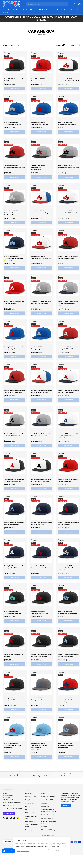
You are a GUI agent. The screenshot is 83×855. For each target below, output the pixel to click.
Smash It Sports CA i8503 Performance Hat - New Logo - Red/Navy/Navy (66, 700)
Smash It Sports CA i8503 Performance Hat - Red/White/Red (41, 257)
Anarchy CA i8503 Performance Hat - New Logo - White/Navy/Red (68, 391)
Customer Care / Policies (48, 796)
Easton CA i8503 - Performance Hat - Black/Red (14, 79)
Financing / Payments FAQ (48, 814)
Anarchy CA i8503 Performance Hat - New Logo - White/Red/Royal (41, 391)
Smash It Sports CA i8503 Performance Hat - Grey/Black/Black (68, 166)
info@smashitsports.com (13, 802)
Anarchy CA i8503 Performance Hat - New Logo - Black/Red (14, 699)
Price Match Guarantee (47, 818)
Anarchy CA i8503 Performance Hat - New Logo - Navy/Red (68, 523)
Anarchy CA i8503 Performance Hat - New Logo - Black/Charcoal (41, 655)
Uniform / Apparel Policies (48, 799)
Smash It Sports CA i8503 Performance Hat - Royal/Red (39, 123)
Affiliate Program (30, 803)
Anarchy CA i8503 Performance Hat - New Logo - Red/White (14, 302)
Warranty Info (44, 803)
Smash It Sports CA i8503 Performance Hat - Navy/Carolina (13, 257)
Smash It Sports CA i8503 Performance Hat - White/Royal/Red (41, 212)
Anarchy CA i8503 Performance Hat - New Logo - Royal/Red (14, 348)
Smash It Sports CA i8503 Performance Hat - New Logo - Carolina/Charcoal (39, 745)
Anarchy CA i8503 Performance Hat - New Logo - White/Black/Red (14, 480)
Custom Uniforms (45, 806)
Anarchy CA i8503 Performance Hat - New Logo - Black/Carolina (68, 655)
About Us (27, 806)
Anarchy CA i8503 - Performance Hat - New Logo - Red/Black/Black (14, 391)
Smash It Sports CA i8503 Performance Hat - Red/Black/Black (14, 166)
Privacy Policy (62, 846)
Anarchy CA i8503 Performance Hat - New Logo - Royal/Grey (41, 348)
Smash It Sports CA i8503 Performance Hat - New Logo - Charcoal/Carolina (66, 745)
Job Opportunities (30, 821)
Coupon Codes (29, 793)
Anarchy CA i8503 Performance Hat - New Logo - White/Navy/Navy (68, 434)
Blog (26, 809)
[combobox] (47, 4)
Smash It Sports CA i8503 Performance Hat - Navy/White (66, 567)
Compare (58, 45)
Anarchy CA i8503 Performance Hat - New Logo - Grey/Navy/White (68, 302)
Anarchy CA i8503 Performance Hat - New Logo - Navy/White (14, 567)
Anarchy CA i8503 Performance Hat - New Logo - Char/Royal (41, 699)
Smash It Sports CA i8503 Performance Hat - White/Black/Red (68, 79)
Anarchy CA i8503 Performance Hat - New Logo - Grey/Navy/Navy (41, 434)
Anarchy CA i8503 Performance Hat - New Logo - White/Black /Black (41, 480)
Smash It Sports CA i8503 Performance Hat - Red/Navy (39, 79)
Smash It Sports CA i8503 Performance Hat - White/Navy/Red (68, 212)
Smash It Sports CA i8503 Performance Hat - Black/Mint (12, 612)
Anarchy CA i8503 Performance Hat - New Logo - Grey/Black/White (41, 302)
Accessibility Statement (47, 835)
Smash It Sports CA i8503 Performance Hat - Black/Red (39, 612)
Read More (66, 805)
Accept (41, 851)
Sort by (5, 45)
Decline (58, 851)
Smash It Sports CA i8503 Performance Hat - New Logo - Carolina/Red (12, 745)
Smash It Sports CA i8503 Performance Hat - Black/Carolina (67, 612)
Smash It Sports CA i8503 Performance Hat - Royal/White (67, 123)
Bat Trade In (44, 826)
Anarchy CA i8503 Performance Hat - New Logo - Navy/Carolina (14, 523)
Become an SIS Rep (30, 796)
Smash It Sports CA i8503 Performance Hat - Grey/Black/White (38, 167)
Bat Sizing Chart (29, 813)
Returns (43, 793)
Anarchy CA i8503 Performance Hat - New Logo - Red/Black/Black (68, 257)
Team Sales (77, 9)
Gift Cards (5, 13)
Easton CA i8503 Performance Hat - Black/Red (14, 655)
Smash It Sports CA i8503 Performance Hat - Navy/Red (39, 567)
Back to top (41, 781)
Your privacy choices (31, 830)
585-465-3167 (10, 805)
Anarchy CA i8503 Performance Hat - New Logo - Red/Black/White (68, 348)
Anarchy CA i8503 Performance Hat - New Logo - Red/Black (68, 480)
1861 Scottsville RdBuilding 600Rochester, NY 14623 (8, 797)
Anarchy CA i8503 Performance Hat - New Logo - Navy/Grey (41, 523)
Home (4, 9)
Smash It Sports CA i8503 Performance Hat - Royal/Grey (12, 123)
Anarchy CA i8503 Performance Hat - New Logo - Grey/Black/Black (14, 434)
